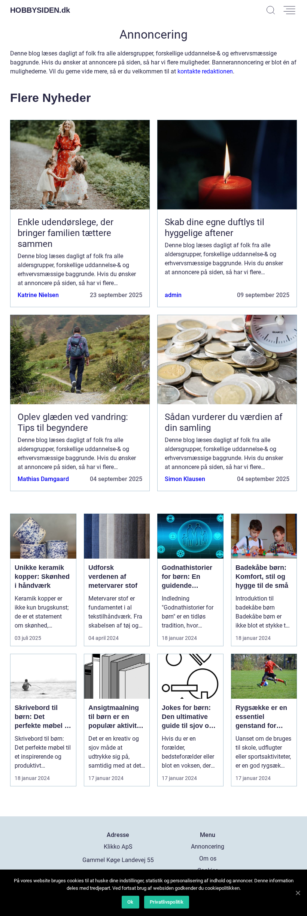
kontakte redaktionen (205, 71)
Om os (207, 858)
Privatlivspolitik (166, 902)
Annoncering (207, 846)
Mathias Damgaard (43, 479)
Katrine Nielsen (38, 295)
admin (173, 295)
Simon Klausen (185, 479)
